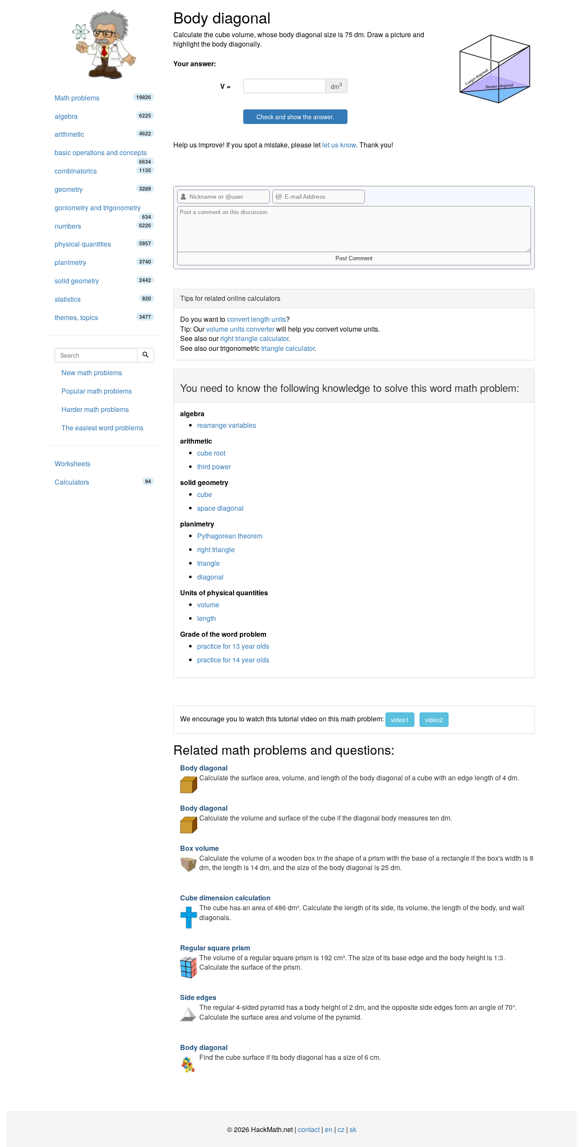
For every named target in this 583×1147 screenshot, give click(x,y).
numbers (103, 226)
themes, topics (103, 317)
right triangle (216, 549)
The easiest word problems (102, 427)
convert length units (256, 319)
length (206, 618)
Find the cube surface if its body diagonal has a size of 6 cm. (280, 1052)
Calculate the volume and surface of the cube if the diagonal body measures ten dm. (316, 813)
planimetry (103, 262)
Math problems (103, 98)
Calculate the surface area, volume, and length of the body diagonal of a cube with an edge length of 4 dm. (349, 772)
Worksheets (72, 463)
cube (204, 494)
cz (341, 1129)
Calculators (103, 482)
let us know (339, 145)
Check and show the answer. (295, 116)
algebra (103, 116)
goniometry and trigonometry (103, 210)
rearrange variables (226, 425)
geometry (103, 189)
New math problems (91, 372)
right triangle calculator (254, 338)
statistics (103, 299)
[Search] (145, 355)
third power (214, 466)
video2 (434, 719)
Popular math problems (96, 391)
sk (353, 1129)
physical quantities (103, 244)
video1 (400, 719)
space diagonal (220, 508)
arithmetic (103, 134)
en (328, 1129)
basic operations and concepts (103, 154)
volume (208, 604)
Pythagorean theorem (229, 536)
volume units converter (240, 329)
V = (225, 86)
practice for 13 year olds (233, 646)
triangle (208, 563)
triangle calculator (288, 348)
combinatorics (103, 171)
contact (309, 1129)
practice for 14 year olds (233, 660)
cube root (211, 453)
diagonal (210, 577)
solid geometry (103, 280)
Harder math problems (95, 409)
